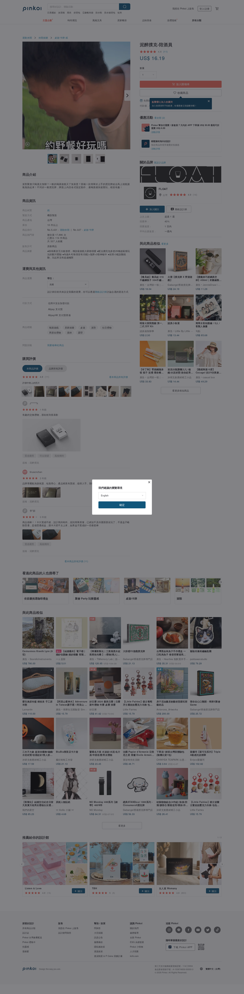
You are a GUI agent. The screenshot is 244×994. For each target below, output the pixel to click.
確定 (122, 505)
